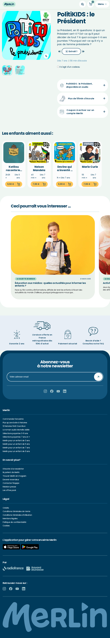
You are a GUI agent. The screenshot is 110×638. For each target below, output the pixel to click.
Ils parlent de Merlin (11, 472)
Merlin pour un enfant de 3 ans (16, 440)
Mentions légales (10, 518)
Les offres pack (9, 490)
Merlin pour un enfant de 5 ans (16, 444)
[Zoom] (46, 56)
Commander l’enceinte (13, 419)
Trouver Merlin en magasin (14, 476)
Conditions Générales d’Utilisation (17, 515)
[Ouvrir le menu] (102, 4)
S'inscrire (98, 376)
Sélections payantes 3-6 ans (15, 433)
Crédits (6, 508)
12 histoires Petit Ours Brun (14, 426)
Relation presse (9, 486)
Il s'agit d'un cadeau (69, 66)
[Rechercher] (82, 4)
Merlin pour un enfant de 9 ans (16, 451)
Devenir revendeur (11, 479)
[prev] (59, 51)
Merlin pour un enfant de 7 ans (16, 447)
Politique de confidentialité (14, 522)
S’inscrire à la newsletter (13, 468)
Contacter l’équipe (11, 483)
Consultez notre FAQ (93, 343)
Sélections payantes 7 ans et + (16, 437)
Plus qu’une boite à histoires (15, 422)
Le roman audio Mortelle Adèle (16, 429)
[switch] (71, 51)
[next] (83, 51)
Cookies (6, 525)
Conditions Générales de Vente (16, 511)
